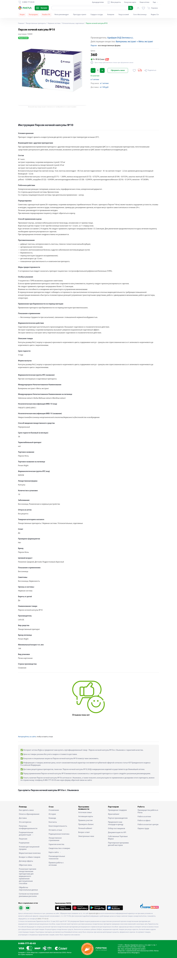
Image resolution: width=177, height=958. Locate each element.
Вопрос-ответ (84, 832)
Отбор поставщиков (116, 829)
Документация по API (117, 832)
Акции (22, 15)
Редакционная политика (59, 834)
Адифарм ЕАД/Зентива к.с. (120, 38)
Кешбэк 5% (46, 15)
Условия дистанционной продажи (29, 848)
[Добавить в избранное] (134, 70)
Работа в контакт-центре (148, 825)
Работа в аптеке (144, 817)
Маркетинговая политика (30, 853)
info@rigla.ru (135, 953)
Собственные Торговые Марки (118, 838)
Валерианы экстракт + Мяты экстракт (134, 42)
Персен (94, 46)
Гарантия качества (56, 844)
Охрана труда (143, 829)
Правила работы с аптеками (56, 864)
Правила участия (85, 820)
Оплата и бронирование (29, 814)
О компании (54, 810)
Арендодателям (98, 2)
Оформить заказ (118, 70)
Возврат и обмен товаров (29, 857)
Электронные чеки (86, 836)
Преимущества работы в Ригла (148, 811)
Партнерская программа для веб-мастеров (118, 844)
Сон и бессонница (140, 15)
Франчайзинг (113, 814)
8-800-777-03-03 (27, 943)
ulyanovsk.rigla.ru (94, 913)
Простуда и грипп (79, 15)
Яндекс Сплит (156, 15)
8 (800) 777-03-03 (42, 919)
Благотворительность (58, 826)
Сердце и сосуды (97, 15)
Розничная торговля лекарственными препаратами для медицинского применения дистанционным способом (27, 876)
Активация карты (85, 816)
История (52, 814)
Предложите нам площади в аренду (115, 823)
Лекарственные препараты (35, 23)
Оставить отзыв (55, 830)
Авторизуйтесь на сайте (27, 737)
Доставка (23, 818)
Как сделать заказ (26, 810)
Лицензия (23, 839)
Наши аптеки (144, 2)
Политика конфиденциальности (28, 827)
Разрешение (24, 843)
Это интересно (25, 822)
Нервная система (53, 23)
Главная (21, 23)
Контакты (53, 822)
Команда (52, 818)
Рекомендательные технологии (57, 857)
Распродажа (33, 15)
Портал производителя (118, 818)
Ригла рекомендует (62, 15)
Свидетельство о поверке (59, 848)
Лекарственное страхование (55, 839)
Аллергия (110, 15)
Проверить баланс (86, 824)
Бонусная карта (130, 2)
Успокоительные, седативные (73, 23)
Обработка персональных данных (28, 889)
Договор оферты (26, 861)
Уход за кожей (123, 15)
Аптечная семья (85, 813)
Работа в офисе (144, 821)
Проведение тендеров (117, 810)
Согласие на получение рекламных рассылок (29, 895)
